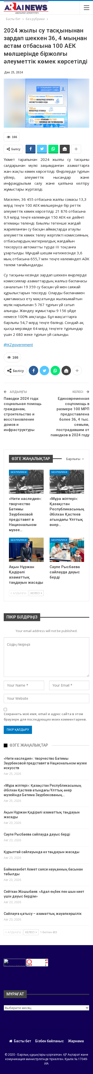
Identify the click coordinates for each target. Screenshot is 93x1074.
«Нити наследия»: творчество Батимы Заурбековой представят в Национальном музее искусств (45, 763)
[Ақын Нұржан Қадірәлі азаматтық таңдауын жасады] (26, 550)
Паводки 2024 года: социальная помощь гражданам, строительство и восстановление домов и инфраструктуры (22, 414)
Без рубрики (19, 472)
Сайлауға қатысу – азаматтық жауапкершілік (43, 914)
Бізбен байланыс (49, 1041)
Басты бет (22, 1041)
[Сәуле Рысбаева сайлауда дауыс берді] (67, 550)
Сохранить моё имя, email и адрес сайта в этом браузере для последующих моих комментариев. (45, 717)
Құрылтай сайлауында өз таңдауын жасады (41, 852)
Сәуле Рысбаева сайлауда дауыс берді (37, 834)
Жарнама (76, 1041)
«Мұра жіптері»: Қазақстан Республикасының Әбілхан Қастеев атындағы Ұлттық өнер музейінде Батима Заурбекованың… (42, 790)
